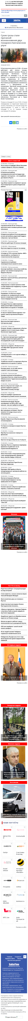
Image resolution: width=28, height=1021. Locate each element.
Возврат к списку (6, 156)
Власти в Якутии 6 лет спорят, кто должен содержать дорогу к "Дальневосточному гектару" (11, 387)
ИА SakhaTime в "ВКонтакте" (14, 27)
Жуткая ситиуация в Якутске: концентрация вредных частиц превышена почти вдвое (11, 479)
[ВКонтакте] (10, 122)
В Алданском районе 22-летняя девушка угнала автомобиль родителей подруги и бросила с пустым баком (13, 236)
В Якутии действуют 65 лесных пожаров (13, 243)
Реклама (20, 958)
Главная (9, 957)
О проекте (18, 957)
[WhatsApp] (14, 122)
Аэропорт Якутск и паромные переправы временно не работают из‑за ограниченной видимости (14, 446)
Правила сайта (10, 958)
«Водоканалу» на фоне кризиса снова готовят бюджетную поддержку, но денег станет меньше (14, 286)
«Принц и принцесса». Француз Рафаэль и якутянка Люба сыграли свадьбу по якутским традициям (14, 611)
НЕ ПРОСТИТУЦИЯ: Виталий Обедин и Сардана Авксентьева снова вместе (14, 3)
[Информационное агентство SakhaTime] (16, 20)
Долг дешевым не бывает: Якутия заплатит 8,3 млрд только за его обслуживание (11, 412)
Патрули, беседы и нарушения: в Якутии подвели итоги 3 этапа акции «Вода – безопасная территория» (14, 330)
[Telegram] (17, 122)
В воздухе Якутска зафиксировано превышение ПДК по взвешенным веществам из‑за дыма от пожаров (12, 305)
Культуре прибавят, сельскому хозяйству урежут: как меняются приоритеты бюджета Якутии (14, 270)
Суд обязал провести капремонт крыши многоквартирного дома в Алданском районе (13, 184)
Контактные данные (14, 960)
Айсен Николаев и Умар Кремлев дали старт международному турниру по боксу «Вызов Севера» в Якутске (13, 455)
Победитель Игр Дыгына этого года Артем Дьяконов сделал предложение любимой (13, 638)
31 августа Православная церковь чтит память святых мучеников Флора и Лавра (13, 314)
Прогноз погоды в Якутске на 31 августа (13, 440)
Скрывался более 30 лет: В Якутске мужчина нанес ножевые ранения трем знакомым (13, 227)
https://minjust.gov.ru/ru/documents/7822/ (11, 1010)
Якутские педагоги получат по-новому (13, 248)
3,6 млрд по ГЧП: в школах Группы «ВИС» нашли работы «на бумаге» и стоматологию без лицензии (14, 255)
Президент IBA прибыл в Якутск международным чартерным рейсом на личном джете (13, 471)
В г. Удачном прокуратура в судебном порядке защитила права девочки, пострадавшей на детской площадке (13, 338)
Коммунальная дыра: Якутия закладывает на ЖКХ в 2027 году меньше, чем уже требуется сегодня (12, 403)
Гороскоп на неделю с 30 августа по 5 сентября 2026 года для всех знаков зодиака (12, 347)
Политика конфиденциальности (10, 973)
